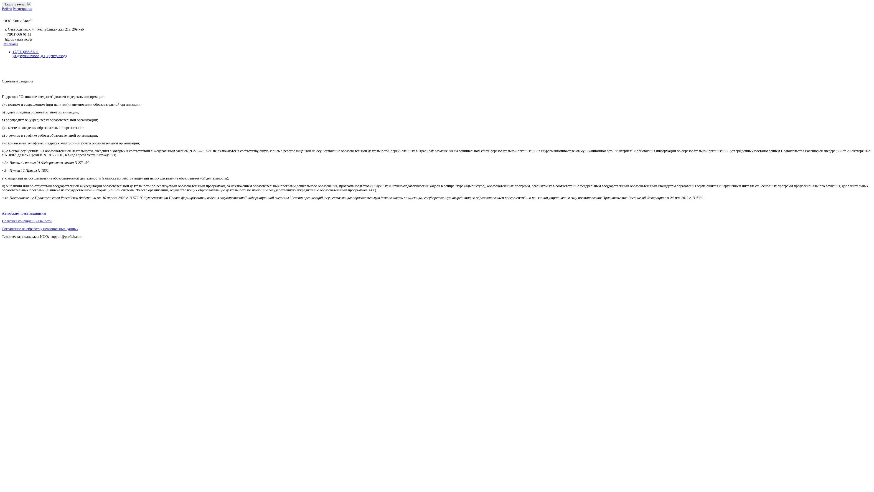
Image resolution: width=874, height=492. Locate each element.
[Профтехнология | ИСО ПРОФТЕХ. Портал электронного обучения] (29, 4)
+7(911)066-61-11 (40, 54)
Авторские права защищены (24, 213)
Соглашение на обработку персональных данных (40, 229)
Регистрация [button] (22, 9)
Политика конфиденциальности (27, 221)
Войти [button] (7, 9)
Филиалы (10, 44)
